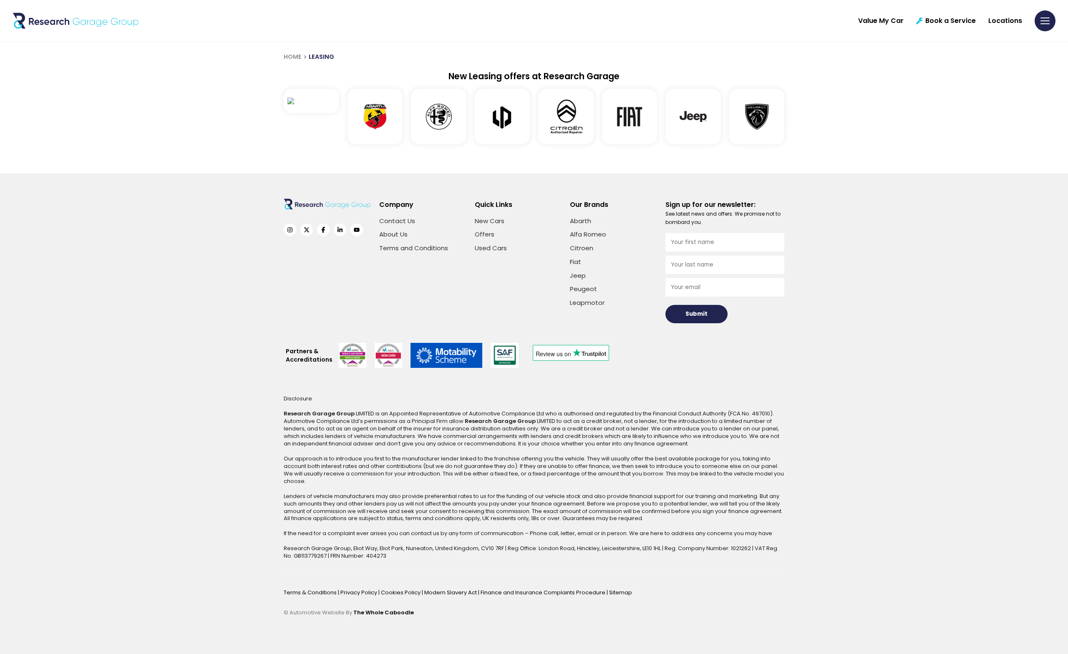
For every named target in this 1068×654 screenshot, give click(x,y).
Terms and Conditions (413, 248)
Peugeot (583, 288)
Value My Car (881, 21)
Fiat (575, 261)
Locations (1005, 21)
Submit (696, 314)
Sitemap (620, 592)
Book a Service (950, 21)
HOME (293, 57)
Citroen (581, 248)
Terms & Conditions (311, 592)
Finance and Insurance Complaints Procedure (544, 592)
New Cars (489, 220)
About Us (393, 234)
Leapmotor (587, 302)
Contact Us (397, 220)
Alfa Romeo (588, 234)
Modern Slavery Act (451, 592)
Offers (484, 234)
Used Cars (491, 248)
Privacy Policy (359, 592)
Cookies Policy (401, 592)
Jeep (578, 275)
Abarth (580, 220)
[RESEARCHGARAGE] (76, 21)
